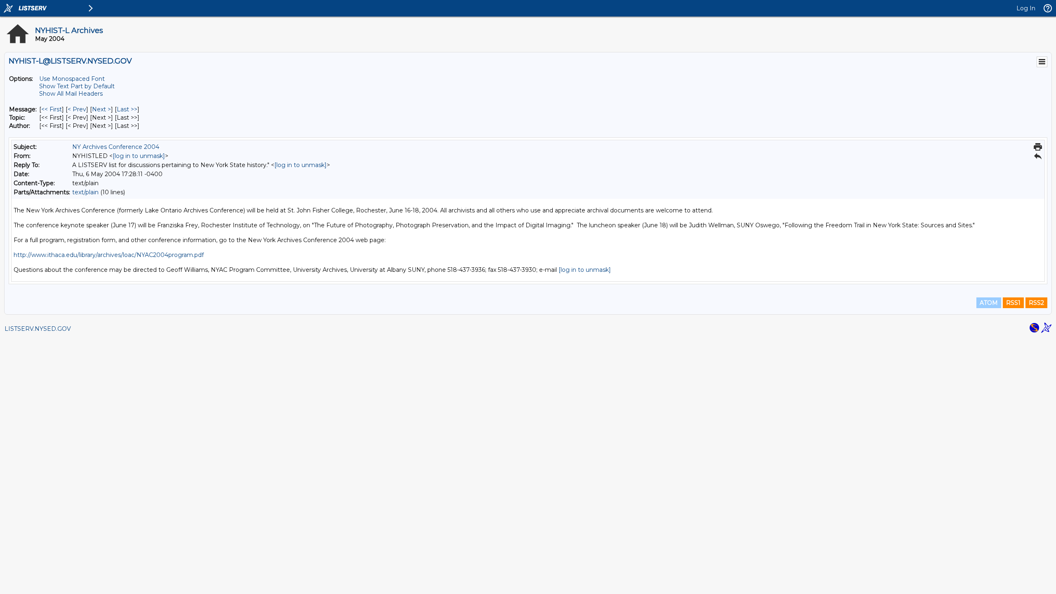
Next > (101, 109)
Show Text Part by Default (77, 86)
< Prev (77, 109)
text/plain (85, 192)
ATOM (989, 302)
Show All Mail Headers (71, 93)
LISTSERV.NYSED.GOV (38, 328)
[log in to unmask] (139, 156)
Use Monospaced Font (72, 78)
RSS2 (1036, 302)
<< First (51, 109)
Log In (1025, 8)
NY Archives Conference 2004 (115, 147)
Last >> (127, 109)
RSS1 (1013, 302)
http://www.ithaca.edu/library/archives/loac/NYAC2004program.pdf (109, 255)
